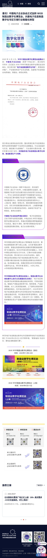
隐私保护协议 (13, 551)
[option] (23, 503)
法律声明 (5, 551)
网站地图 (21, 551)
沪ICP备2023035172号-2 (10, 556)
